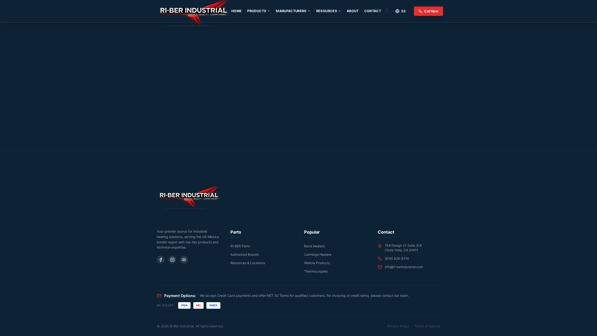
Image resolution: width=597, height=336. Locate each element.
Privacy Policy (398, 326)
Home (236, 11)
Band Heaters (314, 246)
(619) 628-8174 (397, 258)
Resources (326, 11)
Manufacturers (291, 11)
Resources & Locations (247, 263)
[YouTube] (184, 260)
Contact (372, 11)
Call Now (431, 11)
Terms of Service (427, 326)
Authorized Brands (244, 254)
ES (403, 11)
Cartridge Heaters (317, 254)
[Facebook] (161, 260)
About (353, 11)
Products (256, 11)
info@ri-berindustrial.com (404, 267)
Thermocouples (316, 271)
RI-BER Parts (240, 246)
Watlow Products (317, 263)
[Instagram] (172, 260)
